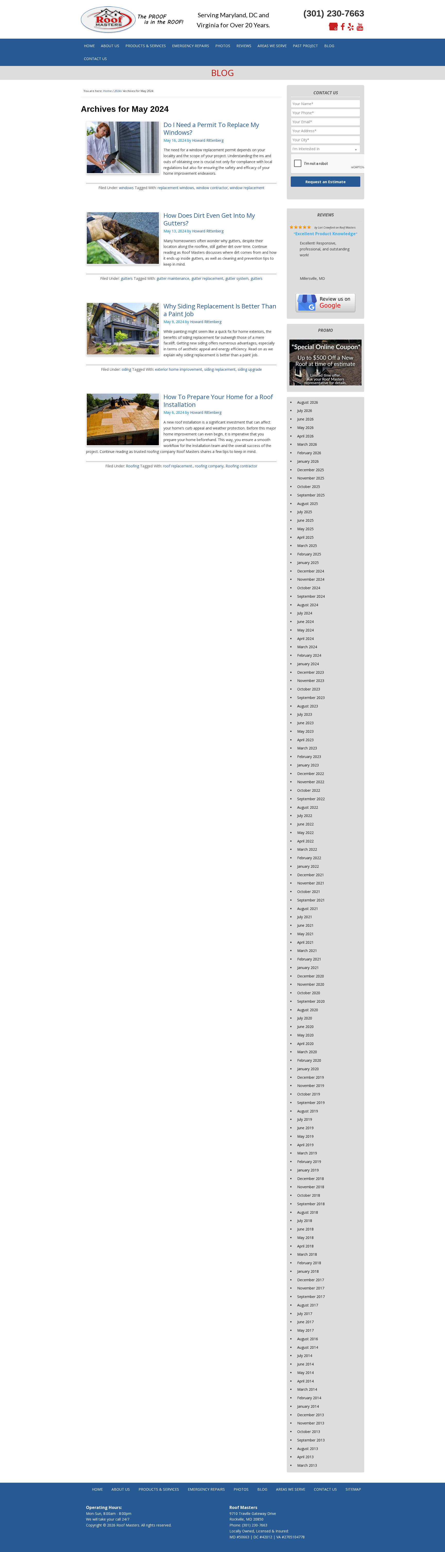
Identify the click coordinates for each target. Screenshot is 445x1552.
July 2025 (304, 511)
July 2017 (304, 1313)
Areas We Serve (290, 1489)
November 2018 (310, 1186)
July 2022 (304, 815)
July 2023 (304, 714)
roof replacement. (178, 465)
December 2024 (310, 571)
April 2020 (305, 1043)
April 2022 (305, 841)
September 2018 (311, 1203)
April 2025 (305, 537)
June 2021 (305, 925)
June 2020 (305, 1026)
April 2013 (305, 1456)
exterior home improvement (178, 369)
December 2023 (310, 672)
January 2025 (308, 562)
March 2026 (307, 444)
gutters (127, 278)
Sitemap (353, 1489)
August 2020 (307, 1009)
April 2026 (305, 436)
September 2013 (311, 1440)
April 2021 (305, 942)
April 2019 (305, 1144)
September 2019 (311, 1102)
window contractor (212, 187)
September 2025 (311, 495)
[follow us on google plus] (333, 27)
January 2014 (308, 1406)
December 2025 (310, 469)
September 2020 (311, 1001)
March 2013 (307, 1465)
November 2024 (310, 579)
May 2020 (305, 1035)
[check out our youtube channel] (360, 27)
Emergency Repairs (206, 1489)
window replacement (247, 187)
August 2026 (307, 402)
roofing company (209, 465)
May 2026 (305, 427)
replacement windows (176, 187)
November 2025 (310, 478)
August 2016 (307, 1338)
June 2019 (305, 1127)
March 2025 (307, 545)
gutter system (237, 278)
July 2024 (304, 613)
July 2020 (304, 1018)
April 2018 (305, 1246)
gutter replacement (207, 278)
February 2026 (309, 452)
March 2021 (307, 950)
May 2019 (305, 1136)
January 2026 (308, 461)
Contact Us (325, 1489)
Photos (241, 1489)
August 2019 (307, 1111)
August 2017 (307, 1305)
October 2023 (308, 689)
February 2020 (309, 1060)
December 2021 (310, 874)
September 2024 (311, 596)
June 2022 (305, 824)
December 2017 (310, 1279)
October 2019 (308, 1094)
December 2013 (310, 1414)
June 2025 (305, 520)
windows (126, 187)
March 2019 (307, 1153)
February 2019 (309, 1161)
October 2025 (308, 486)
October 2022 (308, 790)
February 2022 (309, 857)
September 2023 (311, 697)
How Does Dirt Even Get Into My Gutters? (209, 219)
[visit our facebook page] (342, 27)
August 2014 (307, 1347)
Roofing (132, 465)
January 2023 (308, 765)
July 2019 (304, 1119)
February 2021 (309, 959)
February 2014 (309, 1397)
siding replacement (220, 369)
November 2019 (310, 1085)
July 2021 (304, 916)
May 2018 (305, 1237)
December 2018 (310, 1178)
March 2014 (307, 1389)
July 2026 (304, 410)
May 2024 (305, 630)
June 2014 (305, 1364)
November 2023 (310, 680)
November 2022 (310, 781)
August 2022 (307, 807)
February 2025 (309, 554)
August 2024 (307, 604)
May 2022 (305, 832)
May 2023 (305, 731)
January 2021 (308, 967)
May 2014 (305, 1372)
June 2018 (305, 1229)
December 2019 (310, 1077)
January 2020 (308, 1068)
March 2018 (307, 1254)
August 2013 (307, 1448)
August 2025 (307, 503)
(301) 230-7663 (333, 13)
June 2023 (305, 722)
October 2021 (308, 891)
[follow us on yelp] (350, 27)
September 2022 (311, 798)
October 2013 (308, 1431)
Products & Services (159, 1489)
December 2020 (310, 976)
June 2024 (305, 621)
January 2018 (308, 1271)
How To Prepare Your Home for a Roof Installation (218, 400)
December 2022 (310, 773)
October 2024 (308, 587)
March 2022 (307, 849)
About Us (121, 1489)
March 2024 (307, 646)
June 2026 (305, 419)
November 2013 (310, 1423)
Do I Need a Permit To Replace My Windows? (211, 128)
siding (126, 369)
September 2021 (311, 900)
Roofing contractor (241, 465)
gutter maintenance (173, 278)
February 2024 (309, 655)
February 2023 (309, 756)
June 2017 (305, 1321)
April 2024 (305, 638)
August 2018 (307, 1212)
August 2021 (307, 908)
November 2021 (310, 883)
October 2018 (308, 1195)
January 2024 (308, 663)
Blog (262, 1489)
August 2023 (307, 706)
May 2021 (305, 933)
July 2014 (304, 1355)
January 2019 (308, 1170)
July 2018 (304, 1220)
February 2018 (309, 1262)
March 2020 (307, 1051)
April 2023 (305, 739)
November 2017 (310, 1288)
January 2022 (308, 866)
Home (97, 1489)
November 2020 (310, 984)
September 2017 (311, 1296)
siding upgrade (250, 369)
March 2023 (307, 748)
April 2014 (305, 1381)
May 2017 (305, 1330)
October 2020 (308, 992)
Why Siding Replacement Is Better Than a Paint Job (220, 310)
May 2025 (305, 528)
